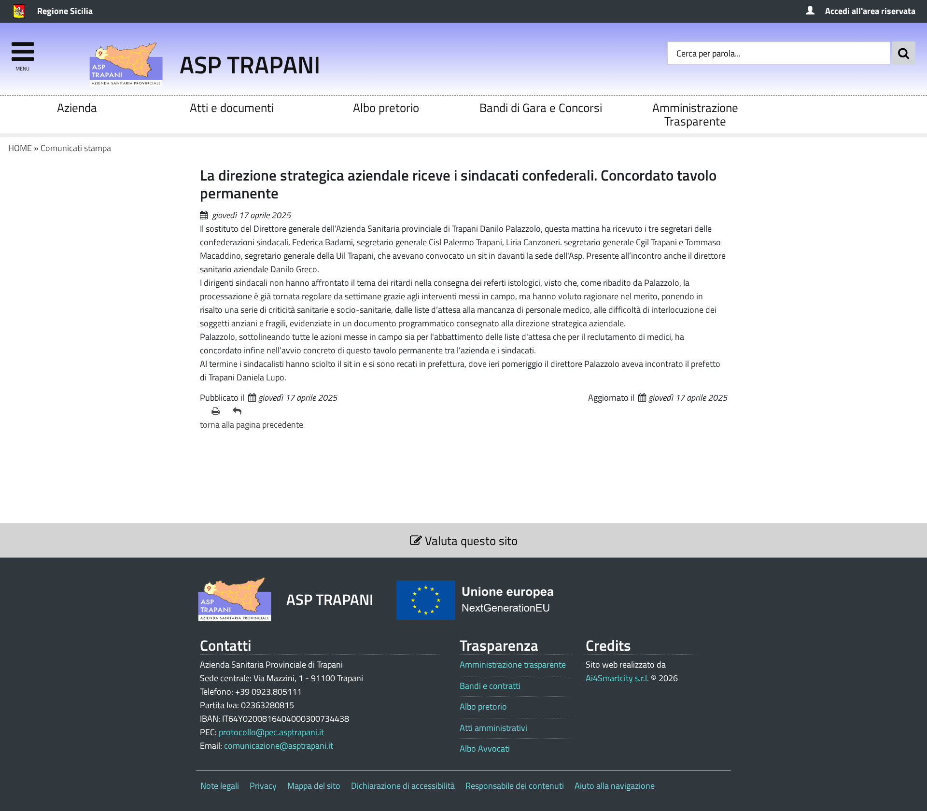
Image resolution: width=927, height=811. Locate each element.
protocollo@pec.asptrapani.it (271, 732)
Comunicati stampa (76, 147)
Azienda (77, 107)
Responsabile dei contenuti (514, 785)
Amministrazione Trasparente (695, 114)
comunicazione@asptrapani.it (278, 745)
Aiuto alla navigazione (615, 785)
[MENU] (22, 47)
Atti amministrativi (493, 728)
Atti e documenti (232, 107)
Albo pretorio (386, 107)
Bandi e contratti (490, 686)
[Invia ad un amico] (239, 411)
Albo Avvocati (485, 748)
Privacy (263, 785)
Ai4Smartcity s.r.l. (617, 678)
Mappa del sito (313, 785)
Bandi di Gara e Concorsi (540, 107)
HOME (20, 147)
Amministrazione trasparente (513, 664)
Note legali (219, 785)
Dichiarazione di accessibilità (403, 785)
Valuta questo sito (470, 540)
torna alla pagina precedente (251, 424)
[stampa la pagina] (218, 411)
